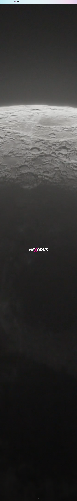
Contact (62, 1)
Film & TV (42, 1)
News (59, 1)
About (56, 1)
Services (52, 1)
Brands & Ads (47, 1)
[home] (16, 2)
